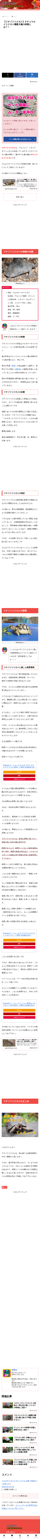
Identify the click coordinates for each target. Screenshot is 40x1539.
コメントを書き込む (20, 1496)
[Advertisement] (20, 50)
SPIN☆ (14, 1370)
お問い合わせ (10, 1532)
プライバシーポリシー (29, 1532)
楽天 (19, 775)
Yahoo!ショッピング (19, 779)
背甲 (13, 366)
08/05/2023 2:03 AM (8, 1487)
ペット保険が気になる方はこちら (20, 139)
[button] (36, 763)
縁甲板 (17, 369)
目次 (18, 197)
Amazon (19, 772)
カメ (5, 1187)
